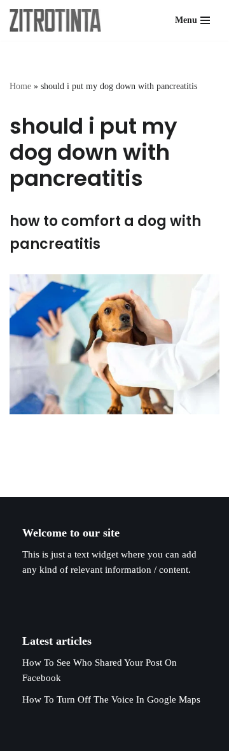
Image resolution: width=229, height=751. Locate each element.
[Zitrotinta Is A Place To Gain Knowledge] (59, 20)
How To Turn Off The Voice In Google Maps (111, 699)
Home (20, 86)
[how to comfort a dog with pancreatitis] (114, 344)
